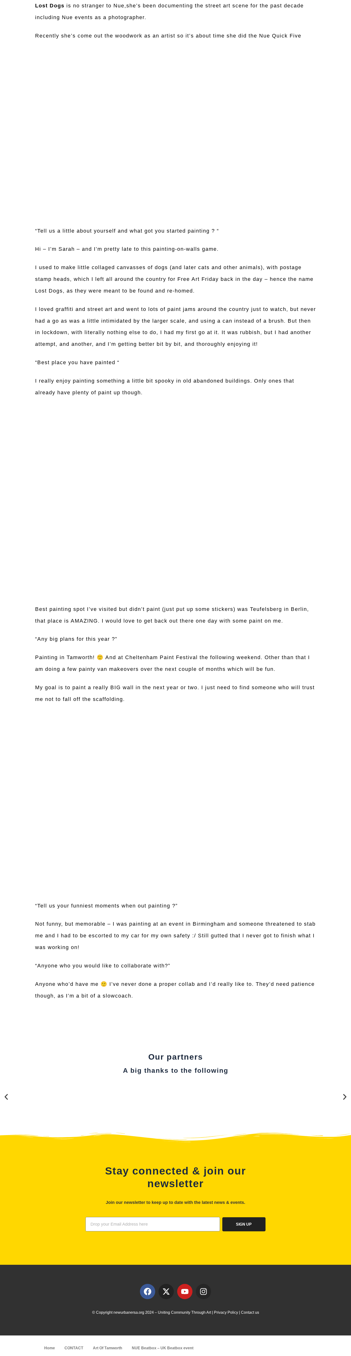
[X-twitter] (166, 1291)
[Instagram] (203, 1291)
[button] (6, 1097)
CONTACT (73, 1348)
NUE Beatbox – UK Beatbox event (162, 1348)
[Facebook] (147, 1291)
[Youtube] (184, 1291)
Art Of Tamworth (107, 1348)
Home (49, 1348)
